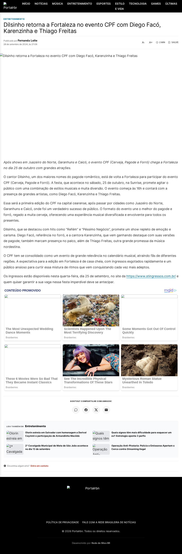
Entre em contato (39, 465)
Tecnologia (138, 3)
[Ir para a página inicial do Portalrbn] (10, 6)
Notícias (41, 3)
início (26, 3)
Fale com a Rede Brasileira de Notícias (109, 522)
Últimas (171, 3)
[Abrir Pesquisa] (179, 6)
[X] (96, 410)
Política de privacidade (62, 522)
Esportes (104, 3)
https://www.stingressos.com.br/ (151, 276)
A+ (150, 42)
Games (156, 3)
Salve (175, 42)
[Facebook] (86, 410)
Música (57, 3)
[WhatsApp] (76, 410)
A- (143, 42)
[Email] (106, 410)
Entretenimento (79, 3)
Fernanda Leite (27, 40)
